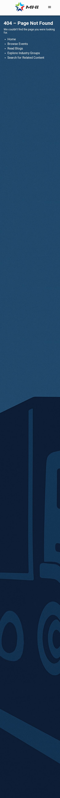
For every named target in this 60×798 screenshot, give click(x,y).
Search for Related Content (25, 57)
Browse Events (17, 44)
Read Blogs (15, 48)
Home (11, 39)
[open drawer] (49, 7)
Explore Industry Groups (23, 53)
